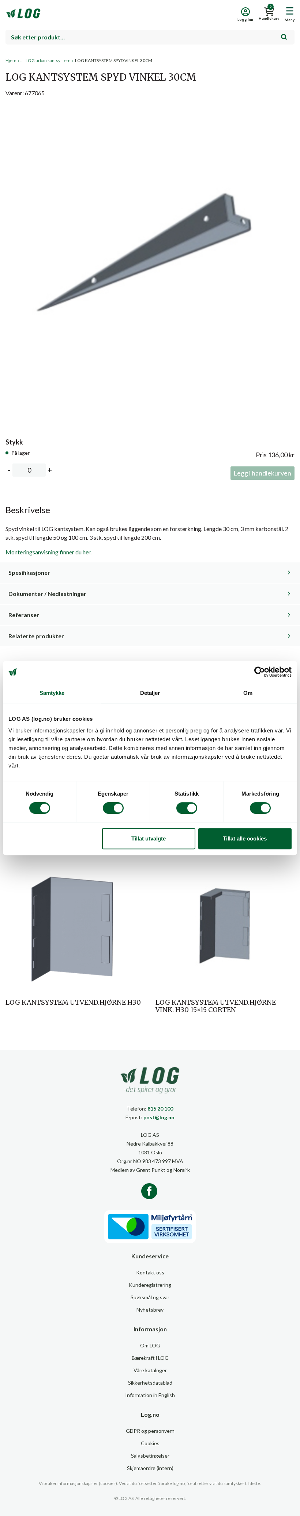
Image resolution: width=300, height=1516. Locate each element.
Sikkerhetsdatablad (150, 1383)
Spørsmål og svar (150, 1297)
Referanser (23, 614)
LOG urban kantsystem (48, 60)
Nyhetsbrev (150, 1310)
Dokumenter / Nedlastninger (47, 593)
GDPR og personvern (150, 1431)
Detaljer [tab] (150, 693)
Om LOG (150, 1345)
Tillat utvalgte (148, 838)
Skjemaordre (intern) (150, 1468)
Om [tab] (247, 693)
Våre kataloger (150, 1370)
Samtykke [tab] (52, 693)
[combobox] (150, 37)
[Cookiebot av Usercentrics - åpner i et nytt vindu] (260, 671)
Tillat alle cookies (245, 838)
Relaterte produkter (36, 635)
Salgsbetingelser (150, 1455)
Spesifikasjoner (29, 572)
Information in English (150, 1395)
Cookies (150, 1443)
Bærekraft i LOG (150, 1358)
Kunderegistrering (150, 1285)
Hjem (10, 60)
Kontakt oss (150, 1272)
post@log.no (159, 1117)
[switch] (113, 808)
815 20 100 (160, 1108)
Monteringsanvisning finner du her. (48, 552)
